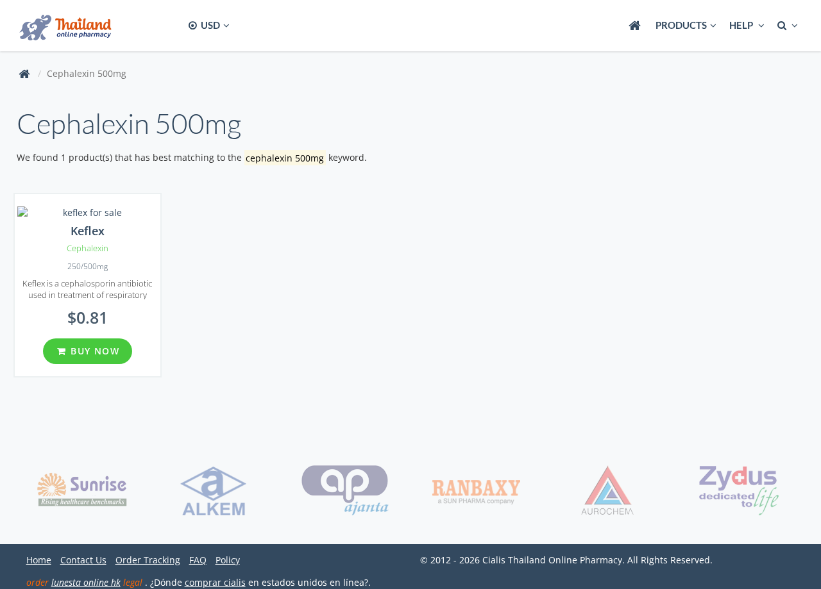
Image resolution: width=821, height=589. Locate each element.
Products (681, 25)
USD (209, 25)
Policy (228, 560)
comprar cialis (215, 582)
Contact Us (83, 560)
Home (38, 560)
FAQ (198, 560)
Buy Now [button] (93, 351)
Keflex (88, 230)
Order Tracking (147, 560)
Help (742, 25)
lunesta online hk (86, 582)
